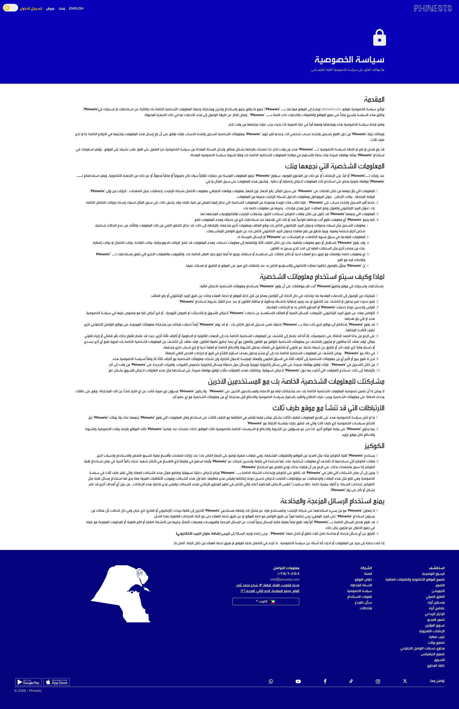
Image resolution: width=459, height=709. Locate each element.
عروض (50, 9)
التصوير (440, 585)
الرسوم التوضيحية (433, 574)
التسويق (439, 660)
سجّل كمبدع (363, 602)
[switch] (10, 7)
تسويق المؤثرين (435, 625)
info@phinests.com (284, 580)
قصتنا (368, 574)
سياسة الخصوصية (359, 591)
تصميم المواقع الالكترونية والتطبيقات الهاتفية (415, 580)
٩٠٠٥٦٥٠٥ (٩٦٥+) (288, 574)
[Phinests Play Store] (28, 682)
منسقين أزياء (436, 602)
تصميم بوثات (436, 643)
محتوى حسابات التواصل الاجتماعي (422, 648)
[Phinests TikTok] (351, 682)
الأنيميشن (438, 591)
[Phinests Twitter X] (405, 682)
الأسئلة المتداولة (361, 585)
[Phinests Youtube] (298, 682)
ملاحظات (366, 608)
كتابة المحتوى (436, 666)
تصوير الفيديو (436, 620)
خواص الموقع (363, 580)
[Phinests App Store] (57, 682)
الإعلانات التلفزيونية (432, 631)
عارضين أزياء (437, 608)
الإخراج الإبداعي (435, 614)
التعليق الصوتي (435, 597)
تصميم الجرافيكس (433, 654)
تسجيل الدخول (31, 9)
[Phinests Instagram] (378, 682)
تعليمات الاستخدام (359, 597)
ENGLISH (76, 9)
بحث (62, 9)
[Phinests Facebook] (325, 682)
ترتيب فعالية (437, 637)
